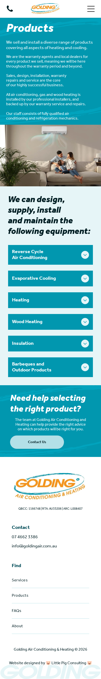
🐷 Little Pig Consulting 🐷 (69, 663)
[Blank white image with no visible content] (10, 12)
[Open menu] (91, 9)
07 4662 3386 (25, 537)
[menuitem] (50, 580)
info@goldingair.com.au (34, 546)
